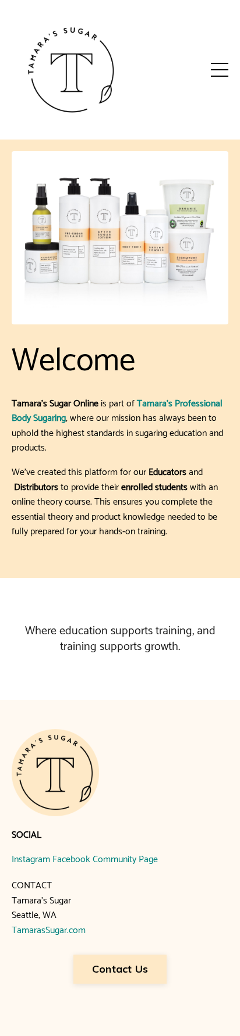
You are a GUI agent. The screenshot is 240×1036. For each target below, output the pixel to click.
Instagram (31, 859)
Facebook (71, 859)
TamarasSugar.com (49, 930)
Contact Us (120, 969)
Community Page (125, 859)
